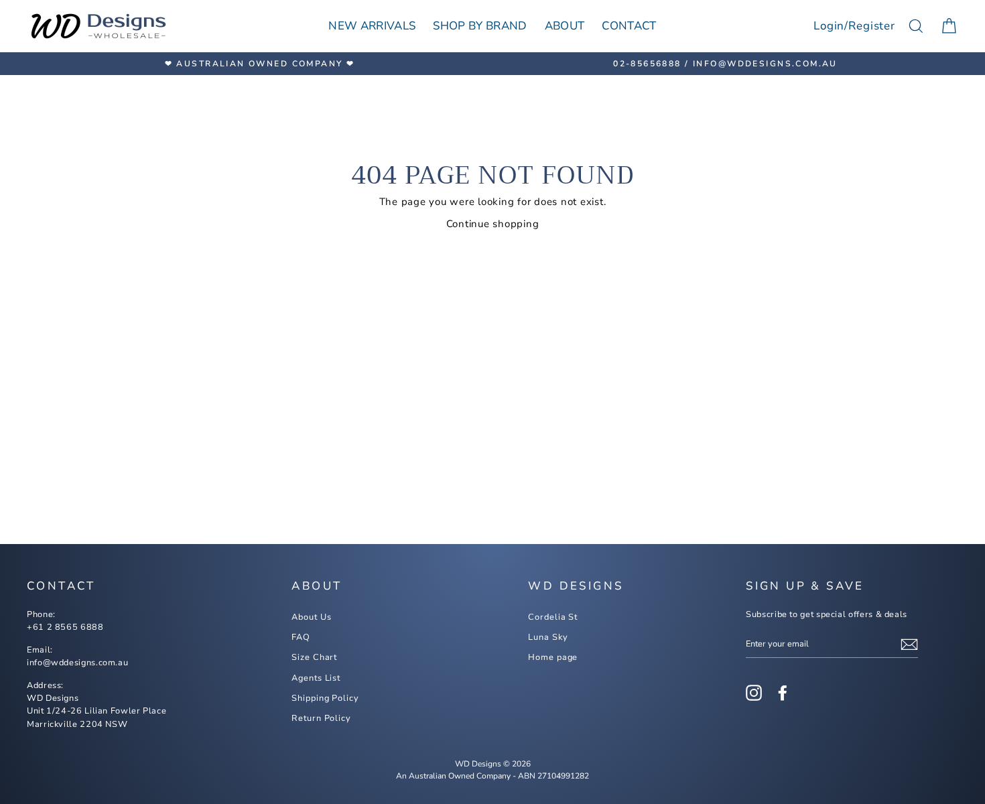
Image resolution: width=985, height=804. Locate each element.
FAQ (300, 637)
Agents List (315, 678)
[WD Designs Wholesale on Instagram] (754, 693)
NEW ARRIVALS (371, 26)
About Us (311, 617)
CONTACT (629, 26)
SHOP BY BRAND (480, 26)
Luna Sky (548, 637)
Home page (553, 657)
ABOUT (565, 26)
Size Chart (314, 657)
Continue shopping (492, 223)
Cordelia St (553, 617)
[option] (259, 64)
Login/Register (854, 26)
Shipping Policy (324, 698)
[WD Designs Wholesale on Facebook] (783, 693)
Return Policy (321, 718)
